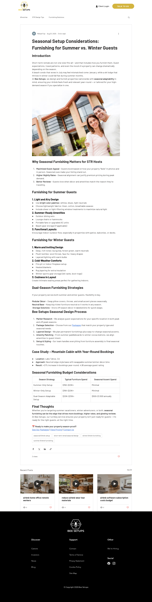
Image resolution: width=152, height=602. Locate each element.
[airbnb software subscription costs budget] (114, 484)
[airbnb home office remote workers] (37, 484)
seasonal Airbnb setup (42, 436)
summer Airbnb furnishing (43, 441)
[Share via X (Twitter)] (39, 449)
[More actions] (118, 33)
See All (129, 470)
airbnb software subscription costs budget (114, 499)
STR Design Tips (38, 17)
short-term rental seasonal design (66, 436)
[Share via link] (51, 449)
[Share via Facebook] (33, 449)
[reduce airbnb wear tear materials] (76, 484)
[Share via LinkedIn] (45, 449)
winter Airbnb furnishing (91, 436)
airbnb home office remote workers (36, 499)
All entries (23, 17)
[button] (129, 17)
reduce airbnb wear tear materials (73, 499)
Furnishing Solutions (56, 17)
